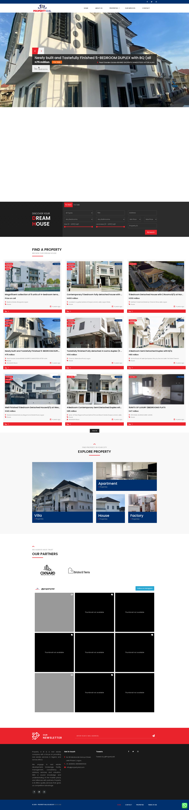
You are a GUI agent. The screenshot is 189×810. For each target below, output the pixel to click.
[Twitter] (151, 2)
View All (94, 431)
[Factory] (142, 508)
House (103, 515)
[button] (54, 612)
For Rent (68, 205)
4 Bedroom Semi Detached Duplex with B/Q (150, 351)
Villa (38, 515)
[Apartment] (126, 476)
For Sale (77, 205)
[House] (110, 508)
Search (152, 232)
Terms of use (152, 805)
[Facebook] (147, 2)
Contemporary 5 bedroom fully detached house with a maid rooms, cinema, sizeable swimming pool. (118, 294)
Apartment (107, 483)
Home (119, 805)
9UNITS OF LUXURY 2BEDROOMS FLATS (147, 407)
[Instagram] (156, 2)
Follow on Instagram (145, 588)
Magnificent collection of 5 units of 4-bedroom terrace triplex (36, 294)
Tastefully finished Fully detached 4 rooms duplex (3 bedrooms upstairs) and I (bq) (109, 351)
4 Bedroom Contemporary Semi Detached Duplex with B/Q (96, 407)
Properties (140, 805)
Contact (128, 805)
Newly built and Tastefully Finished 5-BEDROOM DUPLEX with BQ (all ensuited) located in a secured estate (58, 351)
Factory (136, 515)
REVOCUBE (57, 805)
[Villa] (62, 492)
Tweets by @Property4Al (105, 757)
